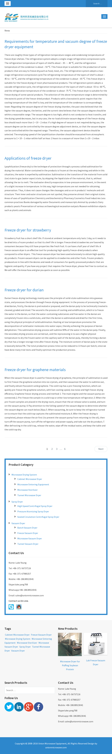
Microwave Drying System (24, 474)
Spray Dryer (17, 501)
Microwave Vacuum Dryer (29, 538)
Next (101, 449)
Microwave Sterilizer (27, 489)
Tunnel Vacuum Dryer (27, 543)
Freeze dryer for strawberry (28, 230)
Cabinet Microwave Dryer (29, 479)
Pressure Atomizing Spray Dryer (33, 511)
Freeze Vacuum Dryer (27, 533)
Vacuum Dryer (18, 523)
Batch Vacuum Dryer (27, 527)
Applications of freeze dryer (28, 158)
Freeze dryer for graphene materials (35, 369)
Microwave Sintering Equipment (33, 484)
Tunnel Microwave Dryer (29, 495)
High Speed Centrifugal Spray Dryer (34, 506)
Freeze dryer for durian (24, 290)
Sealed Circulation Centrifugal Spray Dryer (38, 516)
